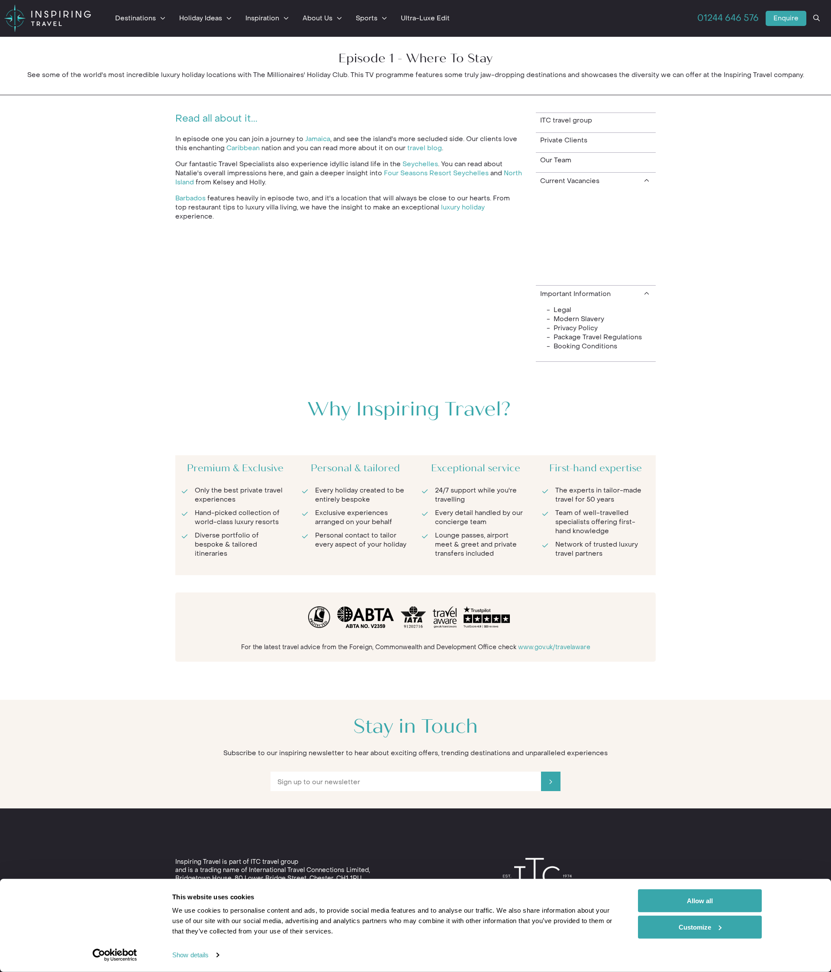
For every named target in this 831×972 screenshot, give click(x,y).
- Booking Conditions (582, 346)
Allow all (700, 900)
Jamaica (317, 139)
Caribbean (243, 148)
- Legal (559, 310)
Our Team (555, 160)
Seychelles (420, 164)
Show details (190, 955)
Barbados (190, 198)
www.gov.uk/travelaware (554, 647)
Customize (695, 926)
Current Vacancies (569, 181)
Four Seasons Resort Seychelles (436, 173)
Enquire (786, 18)
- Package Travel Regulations (594, 337)
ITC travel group (566, 120)
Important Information (575, 294)
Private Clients (563, 140)
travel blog (424, 148)
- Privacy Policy (572, 328)
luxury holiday (463, 207)
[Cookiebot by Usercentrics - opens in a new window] (115, 955)
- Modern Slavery (575, 319)
